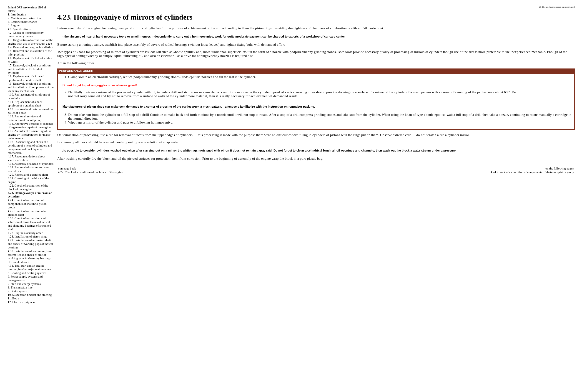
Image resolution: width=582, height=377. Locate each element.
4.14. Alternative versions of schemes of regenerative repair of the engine (30, 125)
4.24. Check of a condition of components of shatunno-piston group (27, 203)
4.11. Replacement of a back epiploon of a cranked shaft (25, 103)
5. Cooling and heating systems (27, 273)
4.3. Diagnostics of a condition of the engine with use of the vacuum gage (30, 41)
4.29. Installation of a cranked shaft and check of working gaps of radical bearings (30, 243)
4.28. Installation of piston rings (27, 236)
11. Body (13, 298)
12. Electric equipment (22, 302)
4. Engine (14, 25)
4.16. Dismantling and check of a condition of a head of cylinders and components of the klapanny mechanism (30, 147)
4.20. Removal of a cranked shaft (28, 174)
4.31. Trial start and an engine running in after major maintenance (29, 267)
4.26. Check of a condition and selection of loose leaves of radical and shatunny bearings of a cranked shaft (29, 224)
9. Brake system (17, 291)
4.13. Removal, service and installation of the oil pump (24, 118)
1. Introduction (17, 14)
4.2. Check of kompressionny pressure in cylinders (26, 34)
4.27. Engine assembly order (25, 233)
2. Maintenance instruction (24, 18)
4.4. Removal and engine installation (30, 47)
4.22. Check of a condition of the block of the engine (28, 187)
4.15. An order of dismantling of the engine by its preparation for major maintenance (29, 134)
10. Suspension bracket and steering (30, 294)
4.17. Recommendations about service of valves (26, 158)
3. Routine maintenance (22, 21)
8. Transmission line (20, 287)
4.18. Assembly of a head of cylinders (30, 163)
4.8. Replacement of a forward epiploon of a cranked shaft (26, 78)
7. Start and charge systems (24, 284)
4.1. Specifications (19, 29)
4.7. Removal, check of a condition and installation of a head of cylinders (29, 69)
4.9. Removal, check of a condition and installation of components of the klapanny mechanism (31, 87)
